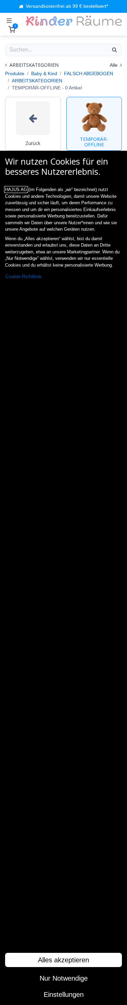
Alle (114, 65)
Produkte (14, 73)
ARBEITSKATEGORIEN (37, 80)
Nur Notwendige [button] (64, 978)
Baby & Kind (44, 73)
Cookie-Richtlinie (23, 276)
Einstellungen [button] (64, 994)
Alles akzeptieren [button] (63, 960)
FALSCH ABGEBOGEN (88, 73)
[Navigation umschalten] (9, 21)
